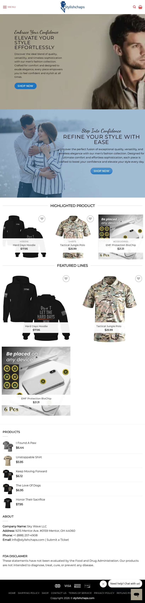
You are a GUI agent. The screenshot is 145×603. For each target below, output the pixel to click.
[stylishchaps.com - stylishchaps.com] (72, 7)
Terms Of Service (80, 593)
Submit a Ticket (58, 539)
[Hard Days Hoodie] (24, 237)
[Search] (134, 7)
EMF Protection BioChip (121, 245)
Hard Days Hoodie (24, 245)
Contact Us (58, 593)
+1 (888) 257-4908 (25, 535)
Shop (45, 593)
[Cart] (140, 7)
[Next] (137, 238)
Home (12, 593)
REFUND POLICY (127, 593)
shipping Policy (28, 593)
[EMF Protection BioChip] (120, 237)
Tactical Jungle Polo (72, 245)
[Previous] (7, 238)
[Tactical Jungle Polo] (72, 237)
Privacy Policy (104, 593)
